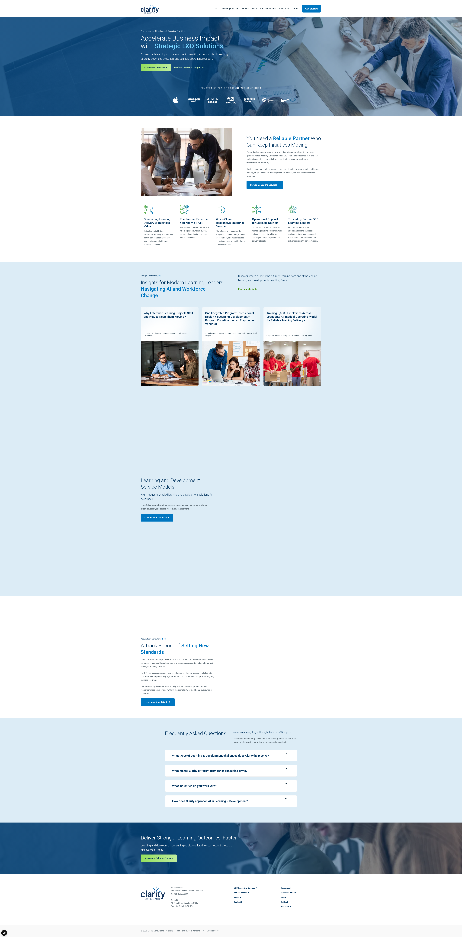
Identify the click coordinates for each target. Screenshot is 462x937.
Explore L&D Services (154, 67)
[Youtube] (319, 931)
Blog (283, 897)
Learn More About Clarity (156, 702)
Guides (284, 902)
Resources (285, 888)
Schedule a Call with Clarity (157, 858)
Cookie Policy (212, 931)
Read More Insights (247, 289)
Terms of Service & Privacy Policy (190, 931)
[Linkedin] (313, 931)
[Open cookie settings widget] (4, 933)
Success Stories (288, 893)
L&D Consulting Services (244, 888)
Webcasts (285, 907)
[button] (231, 755)
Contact (237, 902)
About (236, 897)
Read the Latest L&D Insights (188, 67)
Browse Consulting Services (263, 185)
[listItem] (170, 346)
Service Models (240, 893)
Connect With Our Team (155, 517)
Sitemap (169, 931)
